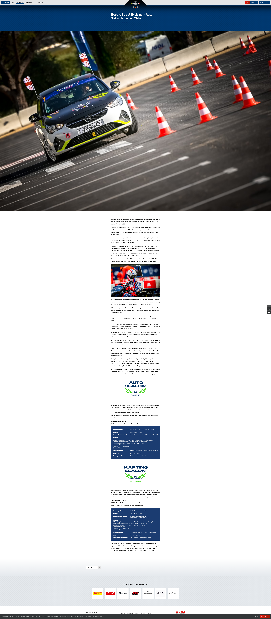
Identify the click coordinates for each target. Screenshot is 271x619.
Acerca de (122, 613)
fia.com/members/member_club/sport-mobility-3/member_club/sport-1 (134, 550)
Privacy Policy (142, 613)
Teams (136, 613)
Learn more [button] (102, 616)
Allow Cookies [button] (265, 616)
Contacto (149, 613)
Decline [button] (256, 616)
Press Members (129, 613)
